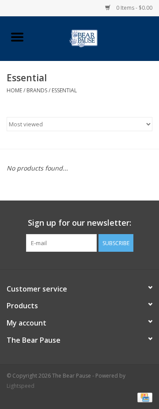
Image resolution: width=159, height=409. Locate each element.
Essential (64, 90)
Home (14, 90)
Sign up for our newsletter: (79, 222)
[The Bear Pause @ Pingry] (96, 38)
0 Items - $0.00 (133, 7)
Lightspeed (20, 386)
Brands (36, 90)
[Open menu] (17, 36)
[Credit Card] (143, 397)
